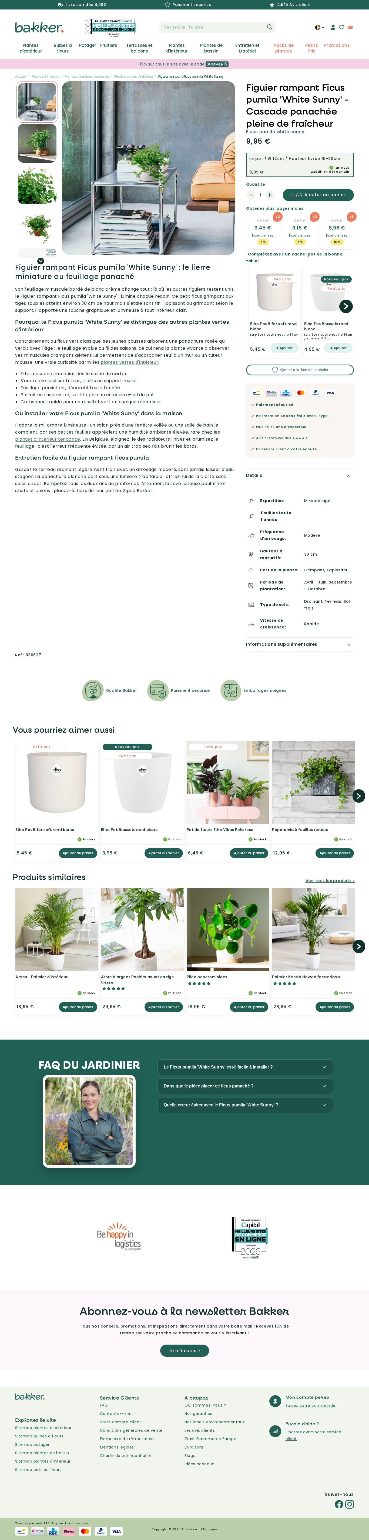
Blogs (190, 1455)
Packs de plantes (284, 48)
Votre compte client (120, 1422)
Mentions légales (117, 1447)
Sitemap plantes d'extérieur (43, 1427)
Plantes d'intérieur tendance (87, 76)
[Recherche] (270, 27)
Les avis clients (200, 1430)
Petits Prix (311, 48)
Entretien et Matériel (247, 48)
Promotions (337, 45)
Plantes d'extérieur (31, 48)
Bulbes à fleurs (63, 48)
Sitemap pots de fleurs (38, 1469)
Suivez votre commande (311, 1405)
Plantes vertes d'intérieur (133, 76)
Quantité (255, 184)
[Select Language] (319, 29)
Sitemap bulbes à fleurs (39, 1436)
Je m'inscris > (185, 1351)
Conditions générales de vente (131, 1430)
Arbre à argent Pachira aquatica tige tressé (137, 979)
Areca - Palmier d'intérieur (41, 976)
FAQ (104, 1405)
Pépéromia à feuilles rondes (300, 829)
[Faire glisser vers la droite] (40, 261)
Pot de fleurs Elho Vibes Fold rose (220, 829)
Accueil (20, 76)
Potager (87, 45)
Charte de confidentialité (126, 1455)
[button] (149, 27)
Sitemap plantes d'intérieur (43, 1461)
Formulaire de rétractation (127, 1438)
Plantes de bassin (211, 48)
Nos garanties (198, 1413)
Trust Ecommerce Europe (210, 1438)
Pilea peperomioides (207, 976)
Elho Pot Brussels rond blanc (326, 326)
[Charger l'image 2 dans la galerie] (37, 102)
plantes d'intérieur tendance (47, 439)
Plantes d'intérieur (176, 48)
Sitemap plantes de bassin (42, 1453)
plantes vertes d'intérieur (130, 362)
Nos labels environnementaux (215, 1422)
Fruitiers (108, 45)
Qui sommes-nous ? (205, 1405)
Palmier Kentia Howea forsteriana (306, 976)
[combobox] (217, 27)
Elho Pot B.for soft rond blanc (273, 326)
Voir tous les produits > (330, 880)
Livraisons (194, 1447)
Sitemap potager (32, 1444)
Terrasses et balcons (139, 48)
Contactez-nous (117, 1413)
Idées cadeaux (199, 1464)
